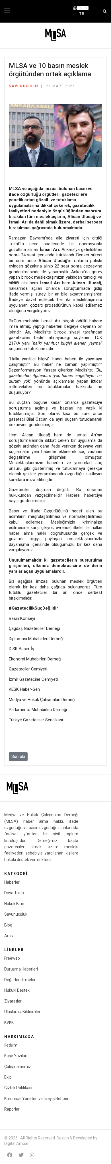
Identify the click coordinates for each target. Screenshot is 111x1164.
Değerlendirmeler (20, 979)
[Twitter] (21, 1155)
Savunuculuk (24, 86)
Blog (8, 925)
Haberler (12, 882)
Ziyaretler (13, 1001)
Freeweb (12, 958)
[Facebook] (9, 1155)
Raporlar (12, 1109)
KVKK (9, 1022)
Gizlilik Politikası (18, 1087)
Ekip (8, 1077)
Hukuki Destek (17, 990)
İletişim (10, 1045)
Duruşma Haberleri (21, 969)
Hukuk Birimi (15, 903)
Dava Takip (14, 893)
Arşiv (8, 935)
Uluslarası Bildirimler (22, 1011)
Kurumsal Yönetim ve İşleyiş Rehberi (36, 1098)
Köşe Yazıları (15, 1055)
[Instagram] (32, 1155)
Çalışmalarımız (17, 1066)
